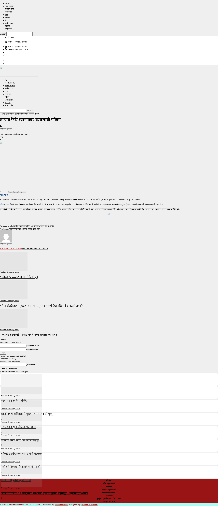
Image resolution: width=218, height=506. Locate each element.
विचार (7, 20)
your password (32, 349)
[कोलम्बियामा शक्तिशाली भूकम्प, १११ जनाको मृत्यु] (21, 397)
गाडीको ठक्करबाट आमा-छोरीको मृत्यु (19, 277)
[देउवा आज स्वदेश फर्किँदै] (21, 384)
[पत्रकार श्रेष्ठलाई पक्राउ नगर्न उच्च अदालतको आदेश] (14, 318)
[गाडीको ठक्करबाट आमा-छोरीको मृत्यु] (14, 261)
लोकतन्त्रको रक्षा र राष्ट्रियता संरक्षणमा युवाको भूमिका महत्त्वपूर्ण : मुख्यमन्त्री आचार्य (44, 493)
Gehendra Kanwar (89, 504)
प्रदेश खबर (9, 23)
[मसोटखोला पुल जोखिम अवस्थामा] (21, 410)
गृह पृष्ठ (7, 3)
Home (2, 114)
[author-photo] (6, 236)
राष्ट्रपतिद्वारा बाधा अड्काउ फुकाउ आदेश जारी (24, 229)
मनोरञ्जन (8, 12)
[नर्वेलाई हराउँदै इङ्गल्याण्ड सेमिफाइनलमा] (21, 437)
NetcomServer (61, 504)
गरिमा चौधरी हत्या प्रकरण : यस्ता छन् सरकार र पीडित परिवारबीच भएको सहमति (41, 306)
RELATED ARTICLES (11, 248)
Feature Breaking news (9, 272)
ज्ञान (6, 14)
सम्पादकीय (8, 29)
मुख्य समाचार (9, 6)
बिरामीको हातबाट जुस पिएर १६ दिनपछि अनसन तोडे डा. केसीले (33, 226)
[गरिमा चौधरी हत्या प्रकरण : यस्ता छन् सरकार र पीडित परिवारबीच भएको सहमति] (14, 290)
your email (30, 365)
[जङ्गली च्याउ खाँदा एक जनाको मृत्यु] (21, 423)
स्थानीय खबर (9, 9)
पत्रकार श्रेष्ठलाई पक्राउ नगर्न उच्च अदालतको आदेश (29, 334)
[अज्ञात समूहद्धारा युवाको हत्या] (21, 463)
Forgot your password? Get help (13, 356)
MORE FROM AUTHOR (35, 248)
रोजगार (7, 17)
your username (32, 345)
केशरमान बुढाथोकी (6, 129)
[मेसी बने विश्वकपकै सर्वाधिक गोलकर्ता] (21, 450)
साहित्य (7, 26)
